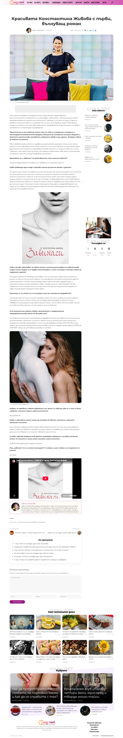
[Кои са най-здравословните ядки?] (74, 647)
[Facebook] (88, 251)
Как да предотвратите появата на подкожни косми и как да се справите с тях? (35, 692)
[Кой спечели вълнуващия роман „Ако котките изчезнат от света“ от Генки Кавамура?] (50, 711)
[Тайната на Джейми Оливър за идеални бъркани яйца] (74, 622)
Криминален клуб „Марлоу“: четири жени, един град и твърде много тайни (85, 692)
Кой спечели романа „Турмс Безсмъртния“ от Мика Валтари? (93, 126)
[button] (112, 2)
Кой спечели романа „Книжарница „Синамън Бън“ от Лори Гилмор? (41, 550)
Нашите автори (94, 723)
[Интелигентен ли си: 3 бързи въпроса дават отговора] (22, 622)
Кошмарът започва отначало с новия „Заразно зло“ (99, 709)
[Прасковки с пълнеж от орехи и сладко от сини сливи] (48, 647)
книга (20, 522)
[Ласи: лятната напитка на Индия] (108, 138)
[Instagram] (102, 251)
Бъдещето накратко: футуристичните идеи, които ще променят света (45, 547)
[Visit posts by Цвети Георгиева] (28, 30)
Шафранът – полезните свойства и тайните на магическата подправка (32, 709)
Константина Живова (29, 522)
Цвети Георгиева (38, 30)
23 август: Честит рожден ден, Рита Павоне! (91, 147)
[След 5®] (17, 2)
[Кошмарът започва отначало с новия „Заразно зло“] (85, 711)
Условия (94, 727)
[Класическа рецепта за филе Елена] (101, 622)
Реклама (94, 729)
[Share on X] (85, 30)
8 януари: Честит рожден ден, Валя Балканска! (33, 556)
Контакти (94, 725)
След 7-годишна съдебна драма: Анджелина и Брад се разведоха (40, 560)
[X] (95, 251)
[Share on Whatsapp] (88, 30)
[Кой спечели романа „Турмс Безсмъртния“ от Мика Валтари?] (108, 128)
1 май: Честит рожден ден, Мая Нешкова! (31, 544)
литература (41, 522)
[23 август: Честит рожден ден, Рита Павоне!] (108, 149)
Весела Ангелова (17, 700)
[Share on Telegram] (93, 30)
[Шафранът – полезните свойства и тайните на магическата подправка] (15, 711)
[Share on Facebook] (82, 30)
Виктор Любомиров (70, 700)
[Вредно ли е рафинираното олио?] (108, 159)
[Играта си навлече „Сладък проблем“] (108, 117)
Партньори (94, 732)
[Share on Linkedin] (90, 30)
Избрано (61, 670)
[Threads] (109, 251)
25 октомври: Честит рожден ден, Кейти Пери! (34, 553)
